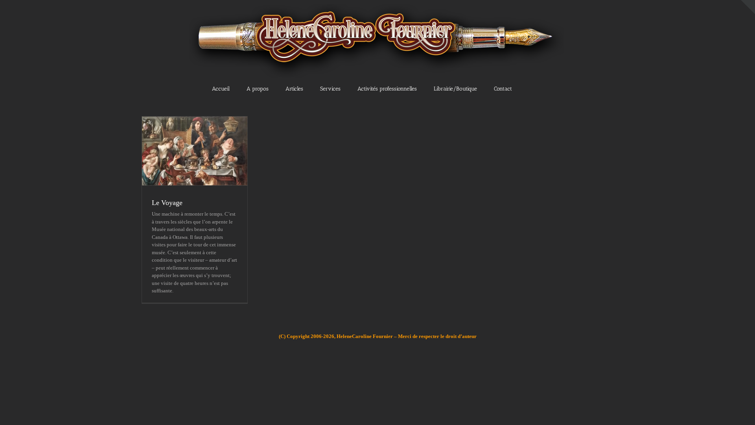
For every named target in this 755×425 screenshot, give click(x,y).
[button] (538, 88)
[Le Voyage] (194, 150)
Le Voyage (167, 203)
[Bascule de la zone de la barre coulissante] (748, 7)
